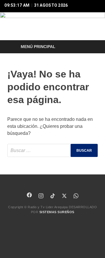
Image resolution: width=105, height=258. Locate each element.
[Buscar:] (52, 150)
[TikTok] (52, 196)
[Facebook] (29, 195)
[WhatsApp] (76, 196)
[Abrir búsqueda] (90, 47)
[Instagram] (41, 196)
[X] (64, 196)
